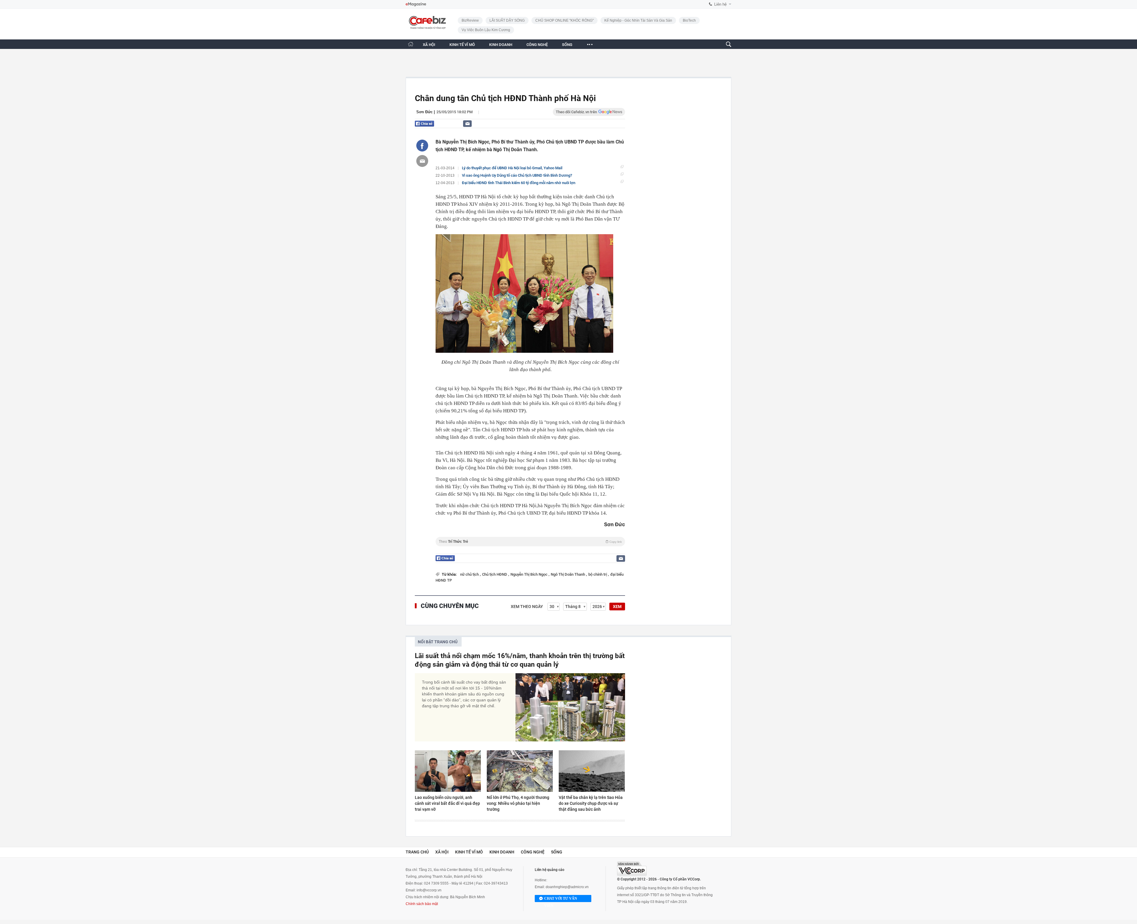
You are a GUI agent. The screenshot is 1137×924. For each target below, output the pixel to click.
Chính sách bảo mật (422, 904)
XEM (617, 606)
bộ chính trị (598, 574)
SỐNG (567, 44)
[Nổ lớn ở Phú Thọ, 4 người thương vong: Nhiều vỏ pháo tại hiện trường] (520, 771)
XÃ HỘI (429, 44)
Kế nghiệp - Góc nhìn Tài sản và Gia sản (638, 20)
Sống (556, 852)
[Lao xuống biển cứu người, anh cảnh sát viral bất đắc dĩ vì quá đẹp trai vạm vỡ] (448, 771)
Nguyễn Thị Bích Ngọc (529, 574)
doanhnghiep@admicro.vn (567, 887)
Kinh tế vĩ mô (469, 852)
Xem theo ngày (527, 606)
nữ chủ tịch (470, 574)
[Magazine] (416, 4)
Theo (530, 542)
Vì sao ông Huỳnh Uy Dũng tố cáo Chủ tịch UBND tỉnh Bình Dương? (517, 175)
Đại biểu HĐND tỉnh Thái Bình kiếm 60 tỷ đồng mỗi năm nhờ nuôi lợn (518, 183)
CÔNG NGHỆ (537, 44)
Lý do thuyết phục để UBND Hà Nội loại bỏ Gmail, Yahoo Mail (512, 168)
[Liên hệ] (467, 123)
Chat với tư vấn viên (560, 899)
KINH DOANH (500, 44)
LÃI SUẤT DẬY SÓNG (507, 20)
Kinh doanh (501, 852)
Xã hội (442, 852)
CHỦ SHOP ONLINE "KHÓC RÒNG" (564, 20)
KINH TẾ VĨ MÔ (462, 44)
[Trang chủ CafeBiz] (410, 44)
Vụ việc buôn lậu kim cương (486, 30)
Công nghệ (533, 852)
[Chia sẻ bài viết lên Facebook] (422, 145)
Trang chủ (417, 852)
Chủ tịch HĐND (495, 574)
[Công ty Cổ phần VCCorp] (632, 868)
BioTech (689, 20)
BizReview (470, 20)
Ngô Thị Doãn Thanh (568, 574)
